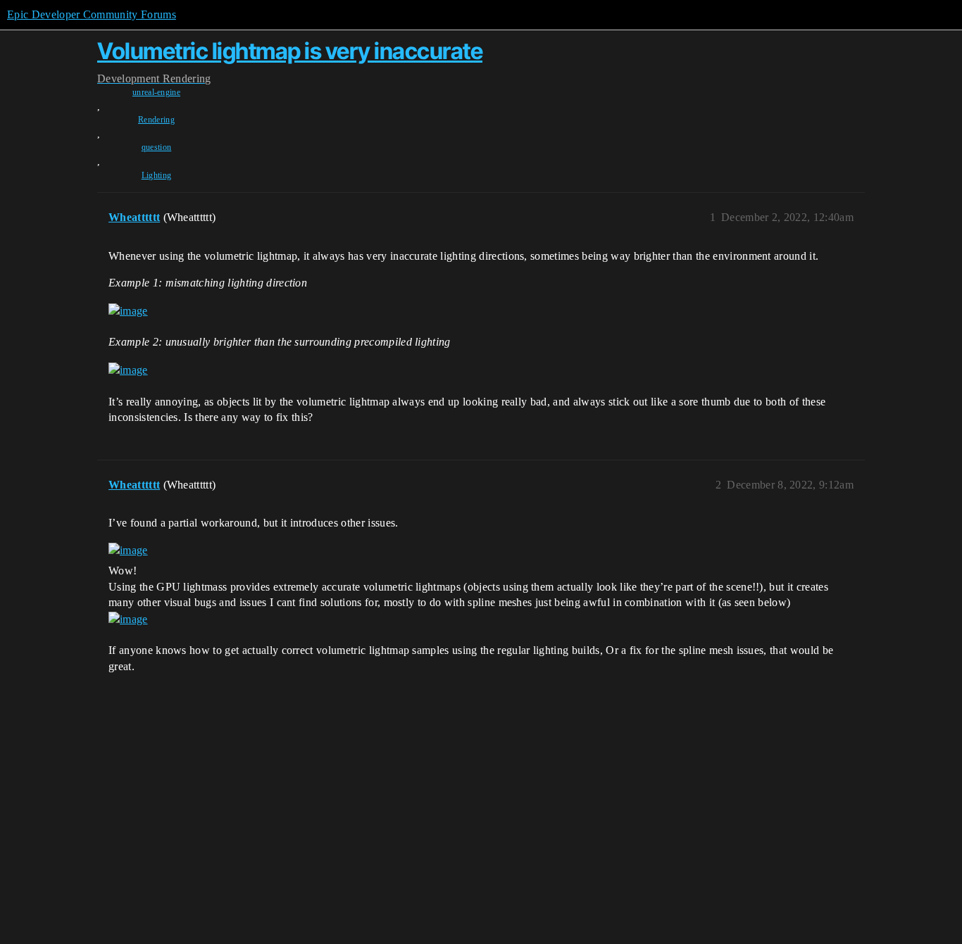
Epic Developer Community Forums (91, 14)
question (157, 147)
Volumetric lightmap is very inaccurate (289, 51)
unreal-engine (156, 92)
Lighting (157, 175)
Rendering (156, 120)
